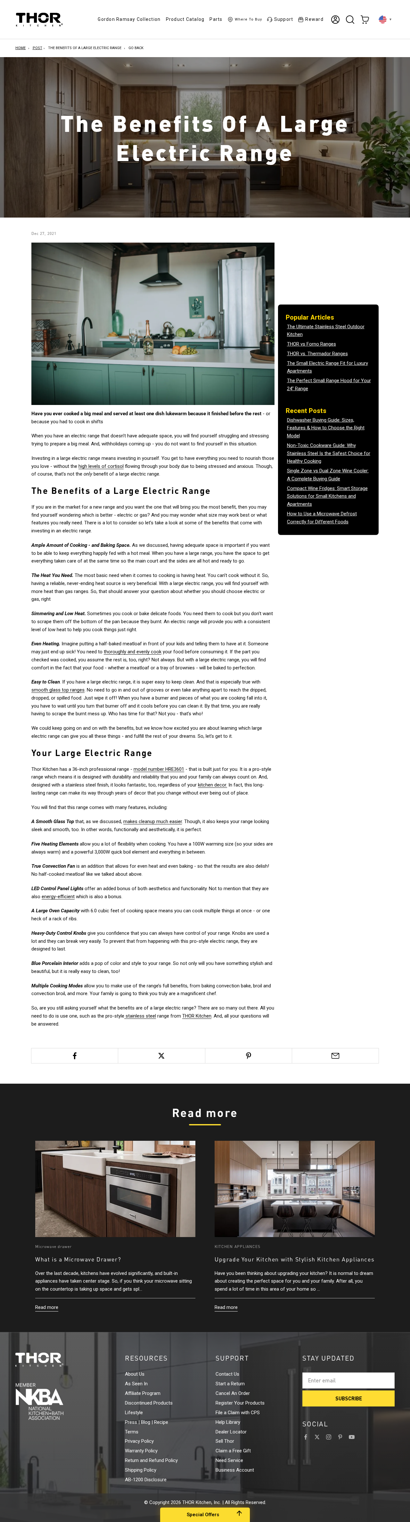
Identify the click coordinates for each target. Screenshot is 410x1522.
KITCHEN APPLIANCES (237, 1246)
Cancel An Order (233, 1393)
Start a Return (230, 1384)
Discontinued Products (149, 1403)
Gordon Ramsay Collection (129, 19)
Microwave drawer (53, 1246)
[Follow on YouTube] (351, 1437)
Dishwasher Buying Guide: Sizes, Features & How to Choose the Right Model (326, 428)
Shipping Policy (140, 1470)
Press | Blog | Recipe (146, 1422)
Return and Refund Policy (151, 1460)
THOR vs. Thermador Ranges (317, 354)
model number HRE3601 (159, 769)
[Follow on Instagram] (328, 1437)
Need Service (229, 1460)
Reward (314, 19)
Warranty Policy (141, 1451)
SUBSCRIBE (348, 1398)
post (37, 48)
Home (20, 48)
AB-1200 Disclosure (146, 1480)
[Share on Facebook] (74, 1055)
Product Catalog (185, 19)
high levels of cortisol (101, 466)
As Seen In (136, 1384)
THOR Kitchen (196, 1016)
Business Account (235, 1470)
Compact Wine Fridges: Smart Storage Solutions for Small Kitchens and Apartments (327, 496)
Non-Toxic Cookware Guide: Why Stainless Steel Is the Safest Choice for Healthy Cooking (328, 453)
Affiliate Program (142, 1393)
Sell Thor (225, 1441)
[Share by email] (335, 1055)
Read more (46, 1307)
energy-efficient (58, 896)
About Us (134, 1374)
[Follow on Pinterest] (340, 1437)
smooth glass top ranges (58, 690)
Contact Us (227, 1374)
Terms (131, 1432)
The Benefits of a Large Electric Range (84, 48)
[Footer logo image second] (51, 1401)
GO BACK (136, 48)
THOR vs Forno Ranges (311, 344)
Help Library (228, 1422)
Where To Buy (248, 19)
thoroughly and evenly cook (132, 652)
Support (283, 19)
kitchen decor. (212, 785)
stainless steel (140, 1016)
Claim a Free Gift (233, 1451)
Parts (215, 19)
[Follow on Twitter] (317, 1437)
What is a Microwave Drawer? (78, 1259)
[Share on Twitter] (161, 1055)
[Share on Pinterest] (248, 1055)
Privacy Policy (139, 1441)
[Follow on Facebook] (305, 1437)
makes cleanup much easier (152, 821)
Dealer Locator (231, 1432)
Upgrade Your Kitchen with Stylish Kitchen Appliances (294, 1259)
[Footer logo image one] (51, 1360)
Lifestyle (134, 1412)
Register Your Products (240, 1403)
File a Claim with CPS (238, 1412)
